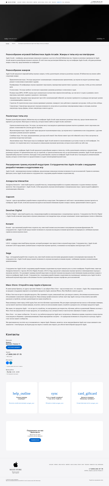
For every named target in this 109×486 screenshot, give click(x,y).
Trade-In (54, 2)
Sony (50, 2)
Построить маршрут (14, 347)
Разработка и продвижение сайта (96, 480)
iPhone (24, 2)
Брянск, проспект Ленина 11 (96, 2)
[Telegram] (10, 362)
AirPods (35, 2)
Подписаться (35, 440)
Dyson (46, 2)
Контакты (67, 2)
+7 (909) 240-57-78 (96, 1)
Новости (59, 2)
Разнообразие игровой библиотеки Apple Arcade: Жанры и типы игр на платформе (33, 43)
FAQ (63, 2)
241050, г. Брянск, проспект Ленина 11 (93, 470)
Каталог (19, 2)
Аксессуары (41, 2)
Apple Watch (29, 2)
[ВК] (7, 362)
